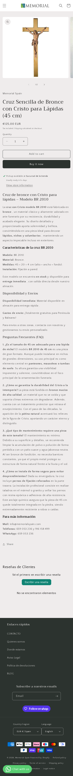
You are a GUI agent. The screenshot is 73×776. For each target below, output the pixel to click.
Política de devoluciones (21, 665)
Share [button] (10, 544)
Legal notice (49, 769)
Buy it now (36, 164)
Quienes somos (16, 641)
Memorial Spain (22, 758)
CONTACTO (14, 633)
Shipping (18, 129)
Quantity (7, 134)
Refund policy (59, 758)
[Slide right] (44, 84)
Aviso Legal (13, 657)
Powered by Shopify (40, 758)
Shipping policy (56, 763)
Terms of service (38, 763)
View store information (19, 185)
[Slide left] (29, 84)
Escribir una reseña (36, 582)
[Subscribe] (57, 696)
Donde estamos (16, 649)
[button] (4, 6)
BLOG (10, 673)
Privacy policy (19, 763)
